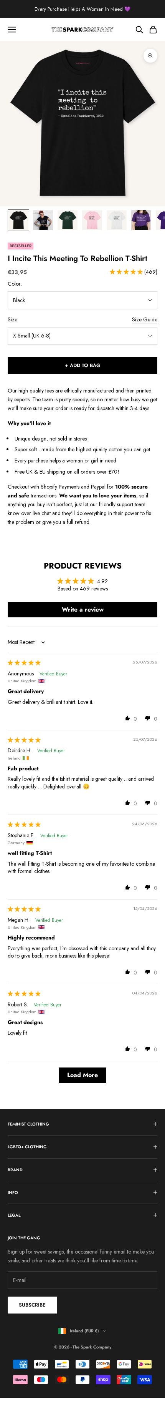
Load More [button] (82, 1075)
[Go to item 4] (92, 220)
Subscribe (32, 1305)
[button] (127, 272)
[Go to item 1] (18, 220)
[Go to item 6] (141, 220)
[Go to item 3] (67, 220)
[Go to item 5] (116, 220)
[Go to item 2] (43, 220)
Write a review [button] (83, 609)
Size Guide (144, 319)
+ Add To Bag (82, 365)
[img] (24, 663)
